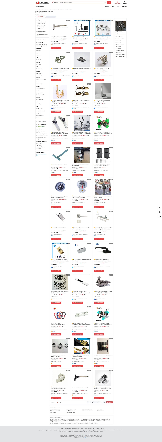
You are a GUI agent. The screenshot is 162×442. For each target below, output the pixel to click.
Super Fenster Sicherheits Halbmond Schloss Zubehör (81, 69)
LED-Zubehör (118, 48)
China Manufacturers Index (78, 431)
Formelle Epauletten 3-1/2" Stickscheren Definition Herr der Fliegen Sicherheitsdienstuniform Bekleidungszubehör (81, 356)
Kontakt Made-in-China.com (86, 428)
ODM (39, 143)
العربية (94, 430)
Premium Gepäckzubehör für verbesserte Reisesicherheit (80, 101)
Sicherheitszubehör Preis (55, 410)
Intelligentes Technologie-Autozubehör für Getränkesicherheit (80, 165)
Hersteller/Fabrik (41, 134)
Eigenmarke (40, 146)
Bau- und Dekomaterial (40, 22)
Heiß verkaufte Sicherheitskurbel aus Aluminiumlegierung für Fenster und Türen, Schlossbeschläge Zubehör (102, 260)
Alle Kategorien (40, 6)
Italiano (80, 430)
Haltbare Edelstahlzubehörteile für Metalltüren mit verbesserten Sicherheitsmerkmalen (60, 292)
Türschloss (41, 23)
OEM (39, 145)
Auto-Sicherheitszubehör (120, 54)
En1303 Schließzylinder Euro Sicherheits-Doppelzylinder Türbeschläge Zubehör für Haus (60, 260)
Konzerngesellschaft (41, 135)
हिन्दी (102, 430)
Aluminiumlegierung (41, 44)
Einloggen (125, 3)
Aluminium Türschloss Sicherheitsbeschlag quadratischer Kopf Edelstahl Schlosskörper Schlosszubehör (103, 228)
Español (67, 430)
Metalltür (40, 27)
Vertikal (39, 75)
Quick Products (70, 431)
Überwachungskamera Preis (87, 410)
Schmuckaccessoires (119, 44)
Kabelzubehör (118, 40)
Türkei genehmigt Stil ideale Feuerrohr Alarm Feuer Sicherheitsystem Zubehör (81, 196)
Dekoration (39, 108)
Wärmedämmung (41, 79)
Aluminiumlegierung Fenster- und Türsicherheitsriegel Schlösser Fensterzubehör (81, 292)
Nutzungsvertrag (68, 428)
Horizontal (39, 73)
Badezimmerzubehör (119, 50)
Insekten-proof (40, 94)
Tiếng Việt (114, 430)
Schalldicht (39, 84)
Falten (38, 55)
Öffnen (38, 50)
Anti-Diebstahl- (40, 88)
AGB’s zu (86, 437)
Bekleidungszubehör (119, 38)
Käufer (106, 6)
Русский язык (85, 430)
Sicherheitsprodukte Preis (87, 409)
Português (76, 430)
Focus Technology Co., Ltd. (80, 433)
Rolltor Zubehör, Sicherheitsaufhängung (80, 387)
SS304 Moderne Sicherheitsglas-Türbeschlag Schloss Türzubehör (81, 260)
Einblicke (97, 428)
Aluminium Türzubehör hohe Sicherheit (59, 227)
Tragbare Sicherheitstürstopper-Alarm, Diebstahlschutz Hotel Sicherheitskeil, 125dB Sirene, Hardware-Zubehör (102, 387)
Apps (118, 6)
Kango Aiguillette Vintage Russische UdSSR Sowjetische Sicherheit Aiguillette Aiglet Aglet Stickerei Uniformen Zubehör (60, 101)
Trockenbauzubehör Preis (71, 409)
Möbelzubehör (118, 42)
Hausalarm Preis (100, 410)
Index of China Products (88, 431)
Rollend (38, 59)
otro (38, 139)
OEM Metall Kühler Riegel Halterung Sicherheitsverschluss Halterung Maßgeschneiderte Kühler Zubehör (101, 69)
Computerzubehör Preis (70, 412)
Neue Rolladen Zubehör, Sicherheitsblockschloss (103, 355)
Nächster (109, 402)
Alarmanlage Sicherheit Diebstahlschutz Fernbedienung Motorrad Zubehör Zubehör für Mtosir (103, 133)
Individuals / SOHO (41, 137)
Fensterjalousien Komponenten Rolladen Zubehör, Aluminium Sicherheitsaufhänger (59, 37)
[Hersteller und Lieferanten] (42, 2)
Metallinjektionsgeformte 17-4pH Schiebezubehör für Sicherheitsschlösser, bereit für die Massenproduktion (81, 324)
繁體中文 (55, 430)
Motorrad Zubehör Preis (55, 409)
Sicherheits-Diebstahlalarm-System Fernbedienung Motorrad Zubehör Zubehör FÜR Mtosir (103, 324)
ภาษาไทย (105, 430)
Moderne (39, 68)
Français (63, 430)
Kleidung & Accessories (40, 31)
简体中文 (50, 430)
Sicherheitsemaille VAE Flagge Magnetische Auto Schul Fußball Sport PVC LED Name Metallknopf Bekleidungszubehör (103, 292)
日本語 (59, 430)
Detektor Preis (53, 412)
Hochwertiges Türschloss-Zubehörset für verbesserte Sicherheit (80, 228)
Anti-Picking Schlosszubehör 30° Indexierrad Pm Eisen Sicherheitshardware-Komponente (60, 69)
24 (54, 402)
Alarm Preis (99, 409)
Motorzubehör (118, 46)
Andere (37, 35)
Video (68, 20)
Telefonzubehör (118, 52)
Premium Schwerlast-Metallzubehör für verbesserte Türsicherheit (58, 356)
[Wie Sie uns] (101, 428)
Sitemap (93, 428)
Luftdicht (39, 93)
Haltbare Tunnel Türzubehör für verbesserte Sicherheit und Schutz (103, 196)
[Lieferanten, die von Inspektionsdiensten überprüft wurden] (42, 124)
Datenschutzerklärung (76, 428)
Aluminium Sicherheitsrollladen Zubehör (59, 164)
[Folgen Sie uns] (103, 428)
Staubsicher (39, 99)
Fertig (38, 113)
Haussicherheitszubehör (120, 56)
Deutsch (71, 430)
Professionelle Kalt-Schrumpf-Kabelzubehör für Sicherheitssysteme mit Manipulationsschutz (81, 133)
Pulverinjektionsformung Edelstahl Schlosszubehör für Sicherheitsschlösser (59, 387)
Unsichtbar (39, 103)
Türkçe (110, 430)
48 (60, 402)
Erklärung (62, 428)
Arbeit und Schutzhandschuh (42, 33)
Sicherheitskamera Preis (70, 410)
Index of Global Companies (98, 431)
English (46, 430)
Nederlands (98, 430)
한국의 (90, 430)
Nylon (38, 64)
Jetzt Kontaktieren (56, 48)
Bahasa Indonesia (120, 430)
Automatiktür (41, 25)
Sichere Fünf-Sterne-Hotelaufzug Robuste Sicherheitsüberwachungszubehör (59, 196)
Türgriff (40, 28)
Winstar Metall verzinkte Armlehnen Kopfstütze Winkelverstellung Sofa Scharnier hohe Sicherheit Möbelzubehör (59, 133)
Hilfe (113, 6)
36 (57, 402)
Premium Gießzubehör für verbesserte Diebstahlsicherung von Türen (102, 101)
